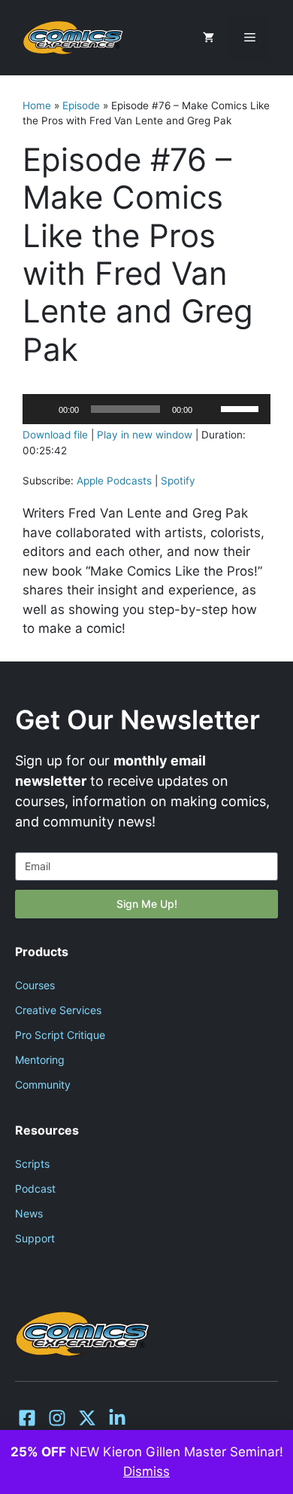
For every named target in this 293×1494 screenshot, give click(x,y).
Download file (55, 435)
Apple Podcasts (114, 481)
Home (37, 105)
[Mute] (208, 409)
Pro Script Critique (60, 1034)
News (29, 1213)
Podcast (35, 1188)
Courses (35, 985)
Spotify (178, 481)
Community (43, 1084)
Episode (81, 105)
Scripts (32, 1163)
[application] (146, 409)
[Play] (42, 409)
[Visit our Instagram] (57, 1418)
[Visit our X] (87, 1418)
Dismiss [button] (146, 1471)
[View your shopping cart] (208, 37)
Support (35, 1238)
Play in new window (144, 435)
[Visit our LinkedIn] (117, 1418)
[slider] (242, 407)
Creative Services (58, 1010)
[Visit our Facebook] (27, 1418)
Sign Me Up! (146, 903)
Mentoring (40, 1059)
